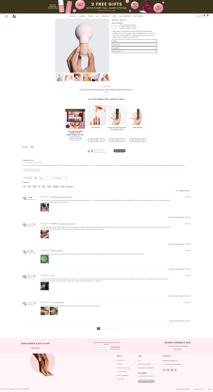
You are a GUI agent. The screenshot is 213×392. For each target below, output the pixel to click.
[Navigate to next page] (118, 328)
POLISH (90, 16)
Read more (101, 229)
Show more (69, 186)
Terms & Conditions (183, 389)
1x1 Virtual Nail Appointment (172, 364)
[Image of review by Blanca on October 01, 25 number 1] (45, 259)
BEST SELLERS (138, 16)
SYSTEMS (82, 16)
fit (39, 186)
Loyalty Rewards (122, 375)
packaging (56, 186)
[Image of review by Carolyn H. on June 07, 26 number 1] (45, 234)
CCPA (209, 389)
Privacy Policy (199, 389)
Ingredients (116, 48)
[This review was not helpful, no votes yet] (188, 217)
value (43, 186)
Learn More (177, 349)
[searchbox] (28, 178)
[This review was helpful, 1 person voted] (185, 217)
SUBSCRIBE (115, 347)
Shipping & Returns (144, 364)
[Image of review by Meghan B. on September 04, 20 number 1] (45, 286)
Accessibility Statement (146, 368)
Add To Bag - (97, 140)
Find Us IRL (120, 379)
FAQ (139, 360)
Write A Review (119, 151)
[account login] (200, 16)
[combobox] (45, 178)
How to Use (116, 44)
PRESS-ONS (105, 16)
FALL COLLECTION (125, 16)
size (24, 186)
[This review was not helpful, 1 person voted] (188, 321)
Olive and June (10, 389)
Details (115, 41)
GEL (97, 16)
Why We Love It (118, 51)
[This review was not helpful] (188, 296)
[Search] (197, 17)
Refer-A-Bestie (35, 348)
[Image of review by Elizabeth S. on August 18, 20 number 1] (45, 311)
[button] (146, 381)
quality (34, 186)
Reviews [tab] (25, 147)
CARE (114, 16)
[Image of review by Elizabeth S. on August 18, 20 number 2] (54, 311)
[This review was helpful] (185, 244)
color (29, 186)
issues (62, 186)
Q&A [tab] (32, 147)
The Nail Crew (121, 371)
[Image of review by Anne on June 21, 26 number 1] (45, 207)
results (49, 186)
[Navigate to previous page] (94, 328)
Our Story (120, 360)
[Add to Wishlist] (155, 21)
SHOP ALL (73, 16)
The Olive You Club (123, 368)
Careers (119, 364)
